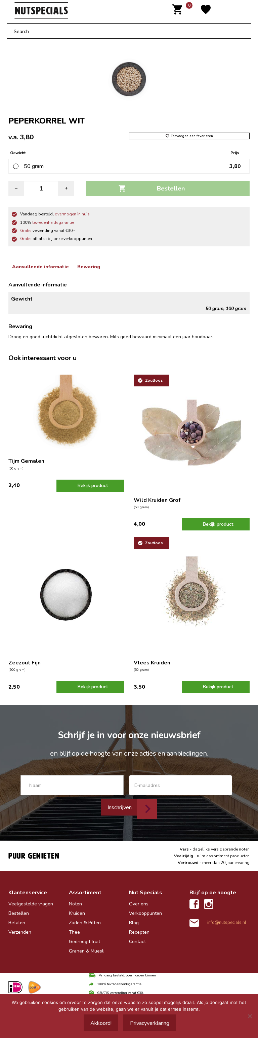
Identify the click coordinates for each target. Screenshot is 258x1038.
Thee (74, 932)
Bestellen (171, 188)
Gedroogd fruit (84, 941)
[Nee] (249, 1016)
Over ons (138, 904)
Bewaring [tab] (88, 267)
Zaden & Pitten (85, 923)
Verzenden (19, 932)
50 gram (34, 166)
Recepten (139, 932)
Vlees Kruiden (152, 662)
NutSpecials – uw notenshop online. (72, 10)
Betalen (16, 923)
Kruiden (77, 913)
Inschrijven (120, 807)
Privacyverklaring (149, 1023)
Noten (75, 904)
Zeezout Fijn (24, 662)
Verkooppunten (145, 913)
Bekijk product (93, 485)
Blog (134, 923)
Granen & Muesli (86, 951)
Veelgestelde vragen (30, 904)
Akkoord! (101, 1023)
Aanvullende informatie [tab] (40, 267)
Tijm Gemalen (26, 461)
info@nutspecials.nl (226, 923)
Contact (137, 941)
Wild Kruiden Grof (157, 500)
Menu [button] (237, 10)
